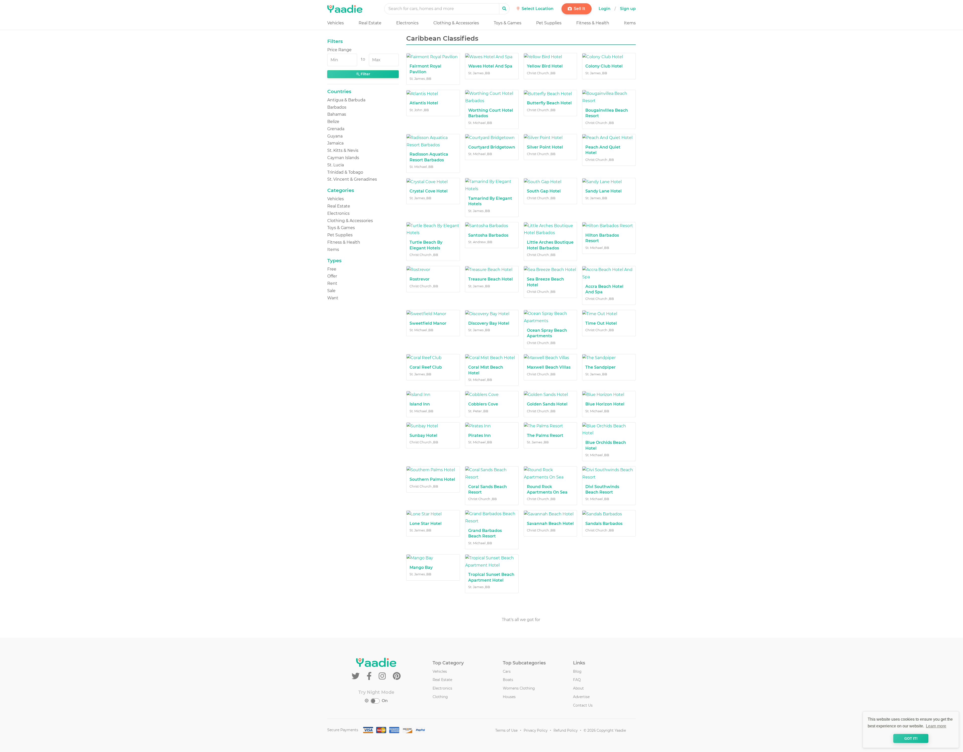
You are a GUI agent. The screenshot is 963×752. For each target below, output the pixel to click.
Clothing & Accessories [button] (456, 23)
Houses (509, 697)
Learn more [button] (936, 726)
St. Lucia (335, 165)
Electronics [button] (407, 23)
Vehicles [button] (335, 23)
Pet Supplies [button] (548, 23)
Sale (331, 290)
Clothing (440, 697)
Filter (365, 74)
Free (331, 269)
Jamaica (335, 143)
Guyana (335, 136)
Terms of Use (506, 730)
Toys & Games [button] (507, 23)
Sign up (628, 8)
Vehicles (335, 198)
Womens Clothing (519, 688)
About (578, 688)
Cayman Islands (343, 157)
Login (604, 8)
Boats (508, 679)
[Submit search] (504, 8)
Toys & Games (341, 227)
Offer (332, 276)
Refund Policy (565, 730)
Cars (507, 671)
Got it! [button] (911, 738)
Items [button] (630, 23)
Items (333, 249)
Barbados (336, 107)
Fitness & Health (343, 242)
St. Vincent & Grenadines (352, 179)
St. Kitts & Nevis (342, 150)
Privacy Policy (535, 730)
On (385, 700)
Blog (577, 671)
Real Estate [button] (370, 23)
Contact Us (583, 705)
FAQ (577, 679)
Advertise (581, 697)
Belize (333, 121)
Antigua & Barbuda (346, 100)
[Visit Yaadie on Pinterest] (396, 676)
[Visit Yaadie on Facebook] (370, 676)
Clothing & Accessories (350, 220)
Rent (332, 283)
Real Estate (338, 206)
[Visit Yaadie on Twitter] (356, 676)
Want (332, 298)
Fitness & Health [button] (592, 23)
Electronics (338, 213)
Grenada (335, 128)
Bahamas (336, 114)
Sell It (579, 8)
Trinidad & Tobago (345, 172)
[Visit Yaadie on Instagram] (383, 676)
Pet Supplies (340, 235)
